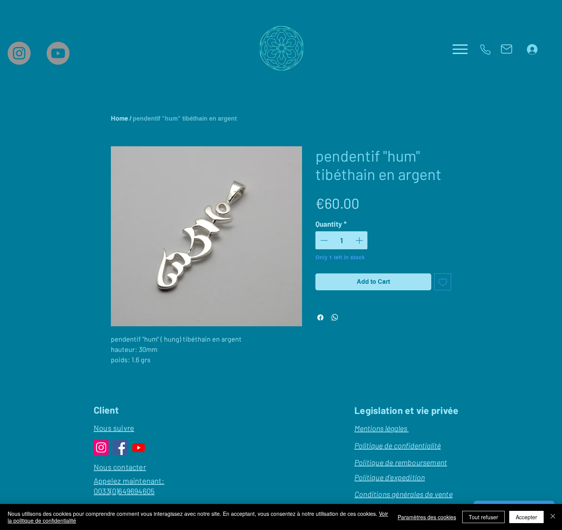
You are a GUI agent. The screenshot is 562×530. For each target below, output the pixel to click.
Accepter (526, 517)
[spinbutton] (342, 240)
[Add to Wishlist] (442, 281)
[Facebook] (119, 447)
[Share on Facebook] (320, 317)
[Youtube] (58, 53)
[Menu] (460, 49)
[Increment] (360, 240)
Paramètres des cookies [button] (427, 517)
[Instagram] (19, 53)
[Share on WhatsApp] (334, 317)
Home (119, 118)
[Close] (552, 517)
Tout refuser (483, 517)
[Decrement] (323, 240)
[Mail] (506, 49)
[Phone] (485, 49)
